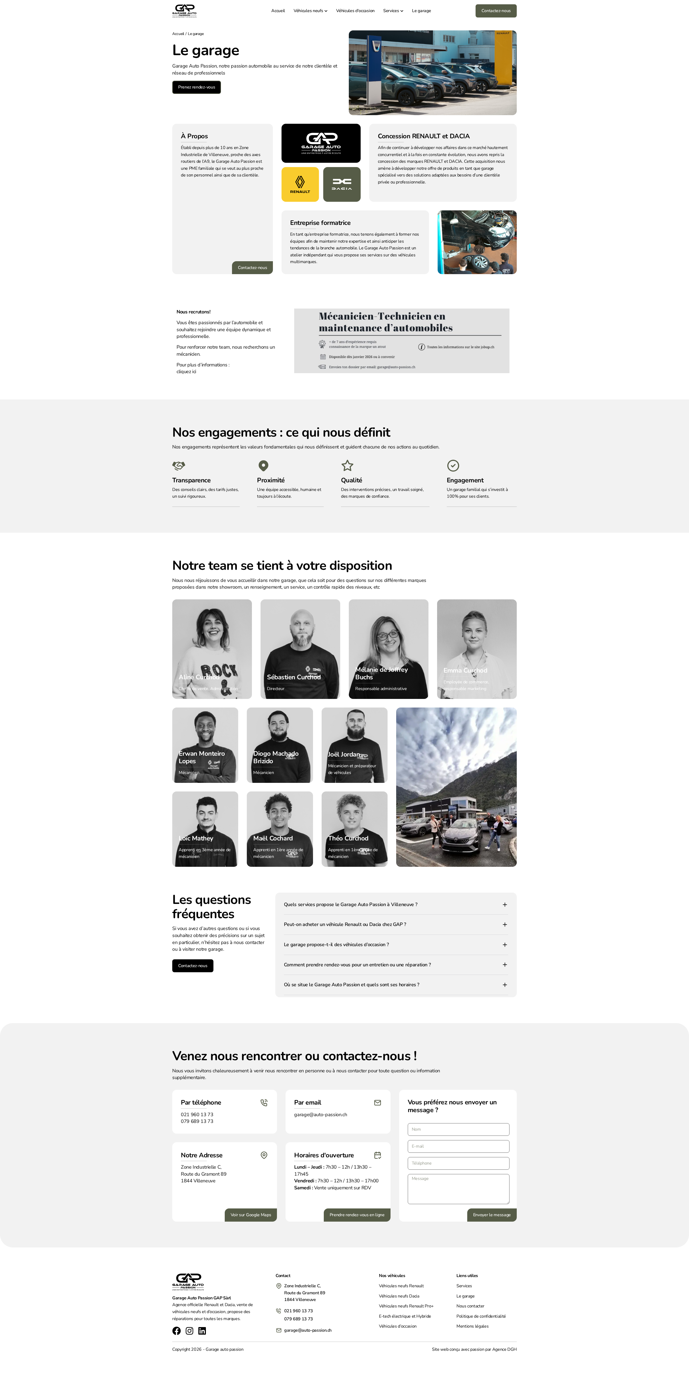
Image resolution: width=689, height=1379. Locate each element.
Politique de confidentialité (481, 1316)
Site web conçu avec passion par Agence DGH (474, 1349)
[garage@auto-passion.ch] (279, 1330)
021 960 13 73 (298, 1311)
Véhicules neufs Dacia (399, 1296)
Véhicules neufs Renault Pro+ (406, 1306)
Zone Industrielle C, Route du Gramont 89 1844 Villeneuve (203, 1174)
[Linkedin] (202, 1331)
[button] (396, 905)
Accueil (178, 33)
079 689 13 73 (298, 1319)
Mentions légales (472, 1326)
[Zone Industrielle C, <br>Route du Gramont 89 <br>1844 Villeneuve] (279, 1286)
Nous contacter (470, 1306)
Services (464, 1286)
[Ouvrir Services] (401, 11)
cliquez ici (186, 371)
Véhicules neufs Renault (401, 1286)
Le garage (465, 1296)
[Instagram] (189, 1331)
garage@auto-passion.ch (308, 1330)
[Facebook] (176, 1331)
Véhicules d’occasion (398, 1326)
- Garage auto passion (223, 1349)
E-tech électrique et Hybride (405, 1316)
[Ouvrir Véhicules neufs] (326, 11)
